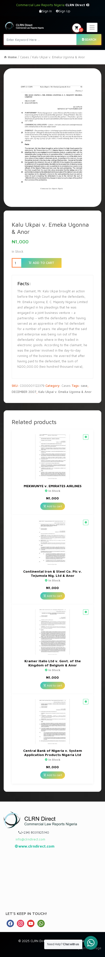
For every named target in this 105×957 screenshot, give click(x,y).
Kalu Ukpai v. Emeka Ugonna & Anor (65, 392)
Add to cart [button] (54, 506)
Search (90, 39)
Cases (24, 57)
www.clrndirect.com (36, 846)
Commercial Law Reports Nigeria (51, 5)
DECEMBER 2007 (24, 392)
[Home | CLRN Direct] (24, 25)
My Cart (81, 29)
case (84, 386)
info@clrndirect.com (30, 839)
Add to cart (43, 263)
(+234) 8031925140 (35, 832)
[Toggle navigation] (92, 27)
